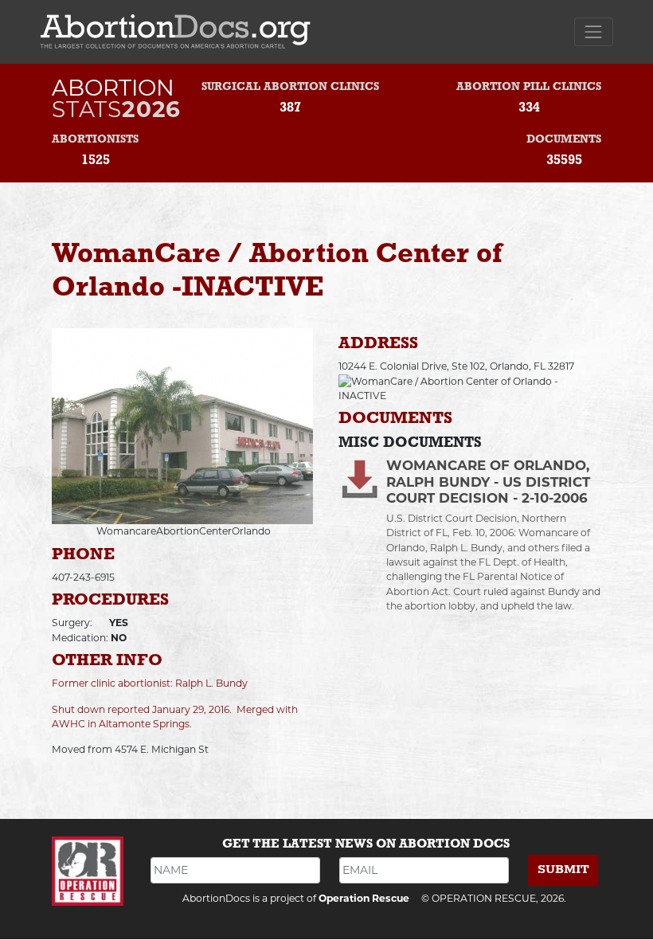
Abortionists (95, 140)
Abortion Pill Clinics (528, 87)
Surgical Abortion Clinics (290, 87)
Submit (563, 869)
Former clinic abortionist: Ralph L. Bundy (150, 683)
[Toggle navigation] (593, 31)
